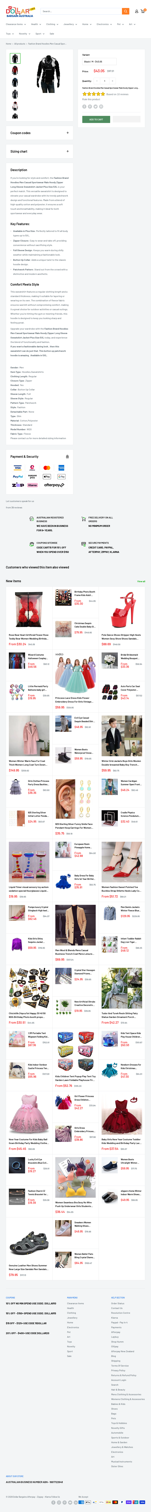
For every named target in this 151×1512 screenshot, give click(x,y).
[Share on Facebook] (84, 106)
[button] (127, 119)
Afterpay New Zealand (122, 1351)
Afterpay (115, 1332)
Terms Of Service (120, 1365)
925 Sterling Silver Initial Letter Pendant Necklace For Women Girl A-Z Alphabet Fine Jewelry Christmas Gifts (38, 814)
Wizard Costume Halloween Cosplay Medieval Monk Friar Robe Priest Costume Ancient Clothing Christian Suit (38, 656)
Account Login (118, 1380)
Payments (116, 1327)
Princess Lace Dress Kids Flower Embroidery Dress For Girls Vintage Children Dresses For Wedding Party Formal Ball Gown (74, 700)
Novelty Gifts (118, 1427)
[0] (143, 11)
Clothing (50, 24)
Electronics (103, 24)
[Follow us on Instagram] (59, 1502)
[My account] (136, 11)
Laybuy (115, 1336)
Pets (113, 1418)
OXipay (114, 1346)
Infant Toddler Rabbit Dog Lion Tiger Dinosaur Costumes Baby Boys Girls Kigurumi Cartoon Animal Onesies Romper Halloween (131, 940)
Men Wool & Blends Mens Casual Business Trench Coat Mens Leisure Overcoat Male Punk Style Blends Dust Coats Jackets (75, 952)
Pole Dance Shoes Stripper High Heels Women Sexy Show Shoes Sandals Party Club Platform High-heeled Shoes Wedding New (122, 636)
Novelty (23, 33)
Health (34, 24)
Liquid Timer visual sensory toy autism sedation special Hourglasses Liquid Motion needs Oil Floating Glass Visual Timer (29, 889)
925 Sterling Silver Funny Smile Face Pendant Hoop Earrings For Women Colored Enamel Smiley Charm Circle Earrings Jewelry (74, 826)
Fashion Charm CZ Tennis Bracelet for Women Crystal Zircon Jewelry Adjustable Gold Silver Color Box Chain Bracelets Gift (38, 1193)
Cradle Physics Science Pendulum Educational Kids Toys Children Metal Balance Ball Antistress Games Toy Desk (131, 814)
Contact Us (117, 1308)
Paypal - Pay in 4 (119, 1322)
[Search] (125, 11)
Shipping (115, 1360)
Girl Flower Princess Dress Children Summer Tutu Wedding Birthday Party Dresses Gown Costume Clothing (84, 1098)
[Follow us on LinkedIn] (76, 1502)
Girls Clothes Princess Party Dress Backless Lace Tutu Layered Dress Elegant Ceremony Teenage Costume (38, 783)
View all (141, 581)
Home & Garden (119, 1442)
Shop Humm (117, 1341)
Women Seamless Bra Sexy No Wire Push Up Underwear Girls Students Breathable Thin (73, 1204)
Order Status (117, 1303)
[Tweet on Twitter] (95, 106)
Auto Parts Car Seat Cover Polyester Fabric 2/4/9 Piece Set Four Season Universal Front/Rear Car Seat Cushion (131, 688)
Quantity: (87, 80)
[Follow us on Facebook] (53, 1502)
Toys (8, 33)
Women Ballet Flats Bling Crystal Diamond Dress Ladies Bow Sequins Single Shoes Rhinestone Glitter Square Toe (84, 1256)
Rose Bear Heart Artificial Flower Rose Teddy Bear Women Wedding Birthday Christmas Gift (29, 636)
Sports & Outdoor (120, 1437)
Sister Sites (117, 1466)
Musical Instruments (121, 1461)
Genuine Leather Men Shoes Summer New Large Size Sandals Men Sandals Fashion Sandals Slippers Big (28, 1267)
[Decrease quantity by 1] (97, 81)
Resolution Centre (120, 1312)
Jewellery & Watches (122, 1447)
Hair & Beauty (118, 1389)
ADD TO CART (96, 119)
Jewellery (69, 24)
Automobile (117, 1432)
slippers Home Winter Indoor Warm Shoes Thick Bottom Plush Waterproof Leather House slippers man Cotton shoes (131, 1193)
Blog (113, 1356)
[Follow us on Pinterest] (65, 1502)
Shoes (114, 1408)
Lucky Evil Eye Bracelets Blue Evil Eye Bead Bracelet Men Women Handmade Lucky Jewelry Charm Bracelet (37, 1161)
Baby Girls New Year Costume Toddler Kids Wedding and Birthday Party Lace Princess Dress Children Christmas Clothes (121, 1141)
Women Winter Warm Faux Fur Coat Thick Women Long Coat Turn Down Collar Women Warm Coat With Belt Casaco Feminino (27, 763)
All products (19, 43)
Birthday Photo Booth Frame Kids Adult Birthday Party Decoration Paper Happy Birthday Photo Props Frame (84, 593)
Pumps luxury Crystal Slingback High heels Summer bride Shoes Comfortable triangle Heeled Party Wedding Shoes (38, 909)
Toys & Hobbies (119, 1423)
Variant (86, 54)
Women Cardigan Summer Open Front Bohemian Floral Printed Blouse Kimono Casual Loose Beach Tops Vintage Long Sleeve (131, 783)
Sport (38, 33)
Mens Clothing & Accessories (126, 1394)
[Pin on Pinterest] (90, 106)
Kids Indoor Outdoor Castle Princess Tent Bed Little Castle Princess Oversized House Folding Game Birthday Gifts (38, 1066)
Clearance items (14, 24)
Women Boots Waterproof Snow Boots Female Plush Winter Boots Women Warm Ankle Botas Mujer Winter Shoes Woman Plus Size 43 (84, 751)
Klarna (114, 1317)
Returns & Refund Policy (123, 1375)
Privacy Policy (118, 1370)
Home (85, 24)
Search (114, 1384)
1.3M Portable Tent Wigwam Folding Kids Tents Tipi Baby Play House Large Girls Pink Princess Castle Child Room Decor (38, 1035)
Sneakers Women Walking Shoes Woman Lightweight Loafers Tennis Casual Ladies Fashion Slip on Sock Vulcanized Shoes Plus (85, 1224)
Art (130, 24)
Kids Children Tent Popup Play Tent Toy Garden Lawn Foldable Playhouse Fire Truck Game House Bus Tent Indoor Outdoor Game (75, 1078)
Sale (52, 33)
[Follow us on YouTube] (70, 1502)
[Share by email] (101, 106)
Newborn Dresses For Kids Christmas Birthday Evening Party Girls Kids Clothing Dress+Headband (131, 1066)
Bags (113, 1413)
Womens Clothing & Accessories (128, 1399)
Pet (119, 24)
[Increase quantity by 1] (112, 81)
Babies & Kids (118, 1403)
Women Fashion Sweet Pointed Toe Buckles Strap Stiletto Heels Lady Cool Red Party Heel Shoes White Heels (121, 889)
